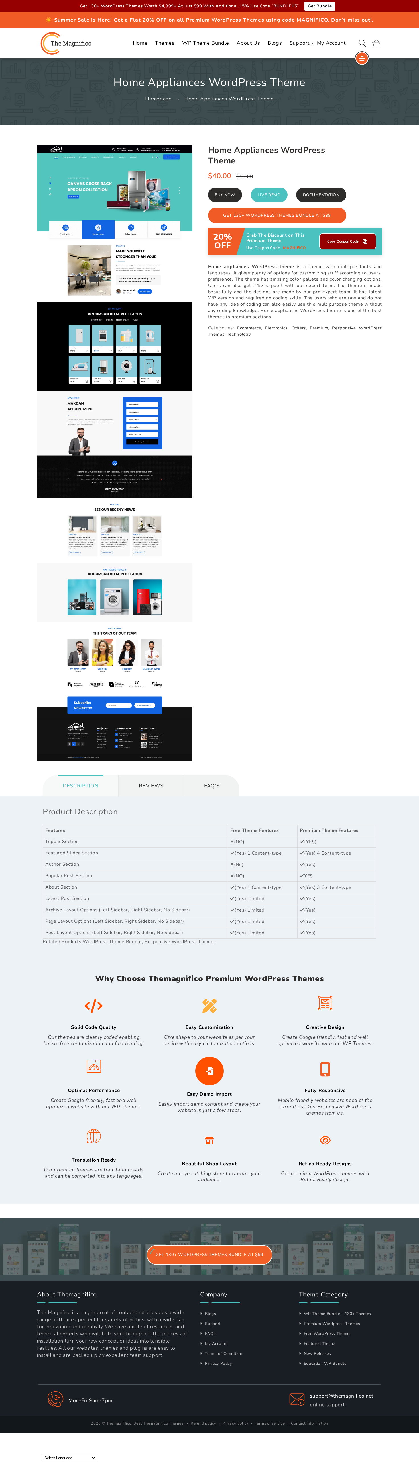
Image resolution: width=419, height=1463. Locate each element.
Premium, (319, 328)
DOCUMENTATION (321, 195)
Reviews (151, 785)
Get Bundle (320, 6)
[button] (362, 43)
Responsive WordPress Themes (180, 942)
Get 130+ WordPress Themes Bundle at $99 (277, 215)
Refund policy (203, 1423)
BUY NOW (225, 195)
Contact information (309, 1423)
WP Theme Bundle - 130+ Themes (336, 1313)
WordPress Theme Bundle (112, 942)
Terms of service (270, 1423)
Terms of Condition (223, 1353)
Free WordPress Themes (327, 1333)
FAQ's (210, 1333)
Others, (299, 328)
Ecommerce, (249, 328)
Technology (239, 334)
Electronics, (277, 328)
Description (80, 785)
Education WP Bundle (324, 1363)
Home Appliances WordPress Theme (229, 98)
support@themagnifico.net (341, 1395)
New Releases (316, 1353)
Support (212, 1323)
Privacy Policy (218, 1363)
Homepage (158, 98)
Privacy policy (235, 1423)
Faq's (211, 785)
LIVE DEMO (269, 195)
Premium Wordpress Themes (331, 1323)
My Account (216, 1343)
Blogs (210, 1313)
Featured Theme (318, 1343)
